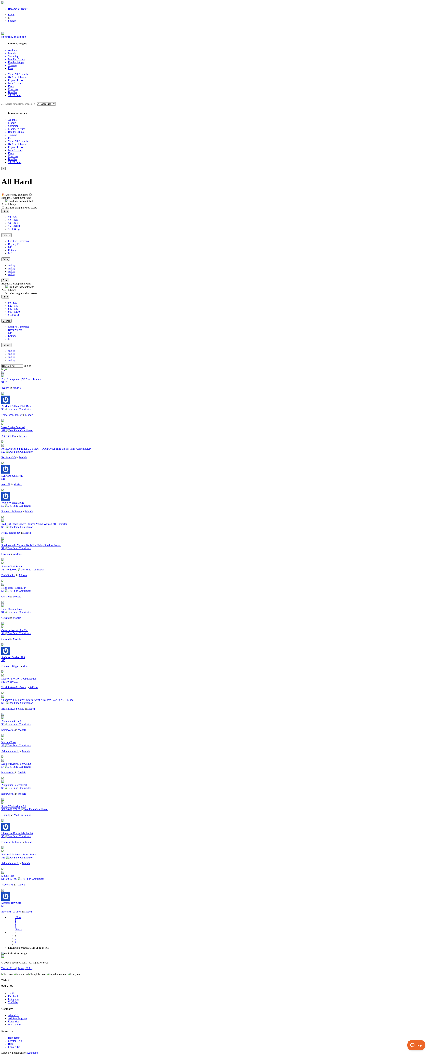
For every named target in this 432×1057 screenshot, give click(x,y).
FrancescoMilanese (11, 414)
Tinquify (5, 815)
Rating (6, 259)
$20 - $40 (13, 219)
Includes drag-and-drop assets (21, 207)
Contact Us (14, 1047)
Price (5, 211)
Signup (12, 20)
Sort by (27, 365)
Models (17, 387)
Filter (5, 280)
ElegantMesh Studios (12, 708)
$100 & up (14, 229)
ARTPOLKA (8, 436)
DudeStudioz (8, 575)
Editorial (12, 250)
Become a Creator (17, 8)
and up (11, 265)
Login (11, 14)
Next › (18, 929)
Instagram (13, 999)
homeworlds (8, 729)
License (6, 235)
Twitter (12, 993)
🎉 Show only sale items (14, 194)
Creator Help (15, 1040)
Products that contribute (21, 201)
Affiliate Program (17, 1018)
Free (10, 68)
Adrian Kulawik (10, 751)
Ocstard (5, 596)
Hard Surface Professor (13, 687)
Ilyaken (5, 387)
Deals (11, 86)
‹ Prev (18, 917)
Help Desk (14, 1037)
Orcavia (5, 554)
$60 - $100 (14, 226)
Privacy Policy (25, 968)
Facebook (13, 996)
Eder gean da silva (11, 911)
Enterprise (13, 1021)
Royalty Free (15, 244)
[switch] (30, 194)
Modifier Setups (22, 815)
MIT (10, 253)
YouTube (13, 1002)
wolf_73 (5, 484)
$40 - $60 (13, 222)
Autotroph (32, 1052)
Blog (10, 1043)
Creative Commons (18, 241)
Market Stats (14, 1024)
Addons (17, 554)
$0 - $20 (12, 216)
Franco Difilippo (10, 666)
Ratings (6, 345)
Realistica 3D (8, 457)
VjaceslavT (7, 884)
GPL (10, 247)
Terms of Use (8, 968)
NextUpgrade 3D (10, 532)
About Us (13, 1015)
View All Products (18, 74)
